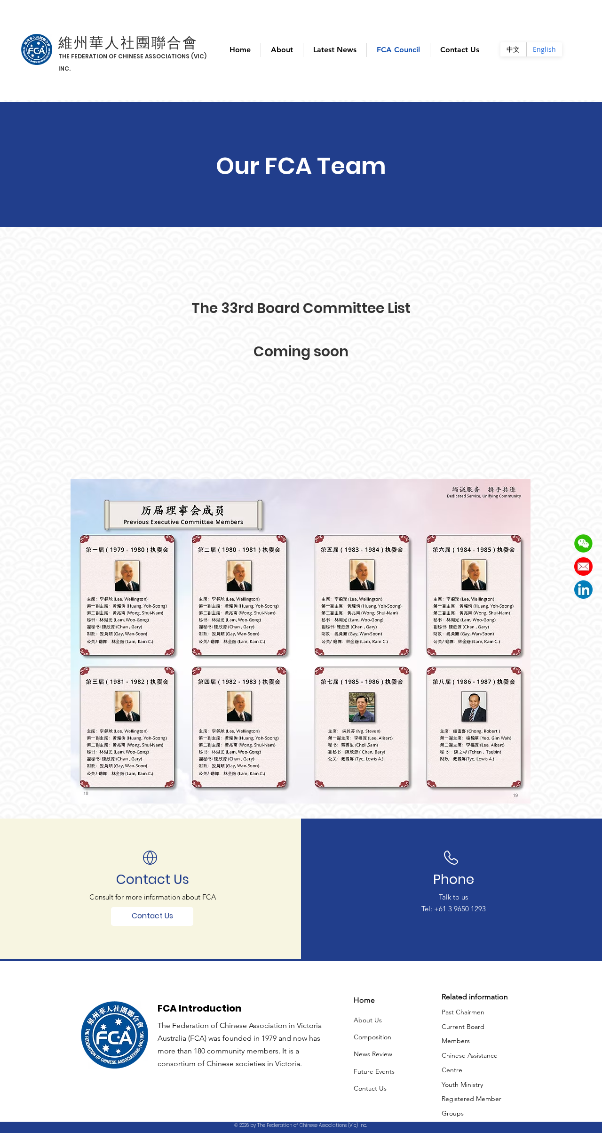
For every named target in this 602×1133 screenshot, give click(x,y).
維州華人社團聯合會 (128, 42)
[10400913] (583, 566)
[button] (583, 543)
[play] (510, 795)
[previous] (87, 646)
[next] (513, 646)
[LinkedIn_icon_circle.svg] (583, 589)
